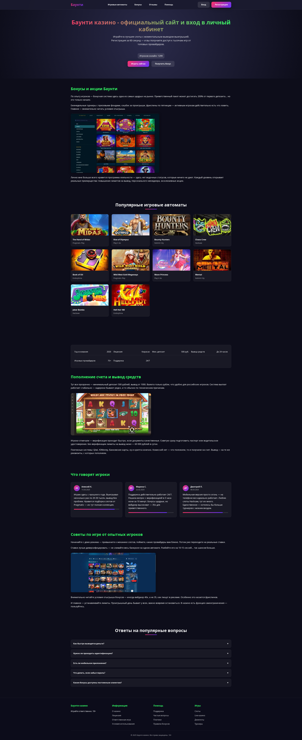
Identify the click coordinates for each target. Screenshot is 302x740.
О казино (116, 711)
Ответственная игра (121, 719)
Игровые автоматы (117, 4)
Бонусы (138, 4)
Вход (203, 4)
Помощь (169, 4)
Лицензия (116, 715)
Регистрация (221, 4)
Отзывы (153, 4)
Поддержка (158, 711)
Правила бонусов (161, 724)
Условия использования (123, 724)
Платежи (157, 719)
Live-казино (200, 715)
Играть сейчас (138, 63)
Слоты (197, 711)
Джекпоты (199, 719)
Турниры (199, 724)
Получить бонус (163, 63)
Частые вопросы (161, 715)
